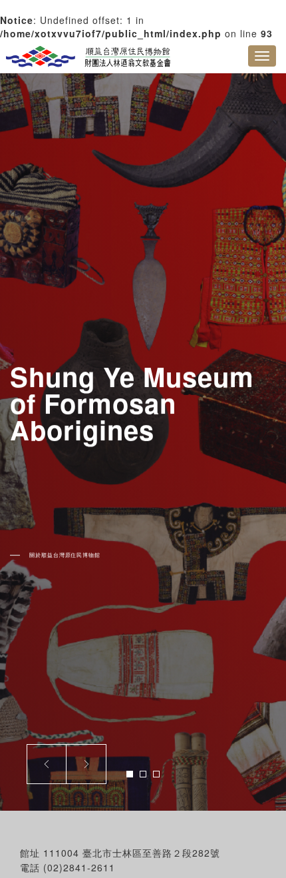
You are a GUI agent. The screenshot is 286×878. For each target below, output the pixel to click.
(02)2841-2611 (79, 867)
